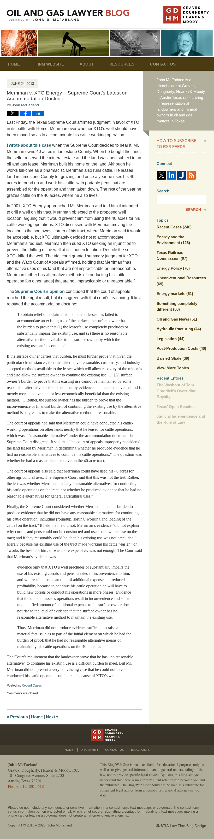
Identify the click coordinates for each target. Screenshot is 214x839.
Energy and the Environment (173, 240)
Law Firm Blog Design (181, 826)
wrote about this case (30, 145)
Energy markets (175, 293)
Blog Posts (140, 749)
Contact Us (163, 64)
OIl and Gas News (177, 319)
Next (52, 717)
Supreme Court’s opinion (40, 291)
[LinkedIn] (171, 175)
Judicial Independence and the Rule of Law (181, 419)
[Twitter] (162, 175)
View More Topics (173, 368)
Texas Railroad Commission (172, 255)
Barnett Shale (173, 358)
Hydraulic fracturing (179, 329)
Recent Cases (32, 685)
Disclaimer (89, 749)
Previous (17, 717)
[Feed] (191, 175)
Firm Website (49, 64)
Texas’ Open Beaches (176, 406)
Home (14, 64)
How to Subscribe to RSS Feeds (177, 143)
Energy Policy (173, 268)
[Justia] (181, 175)
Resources (121, 64)
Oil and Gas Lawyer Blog (68, 15)
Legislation (171, 338)
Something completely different (177, 306)
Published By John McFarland (186, 14)
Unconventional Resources (181, 281)
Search (193, 210)
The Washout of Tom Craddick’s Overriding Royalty (177, 391)
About (87, 64)
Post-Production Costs (181, 348)
